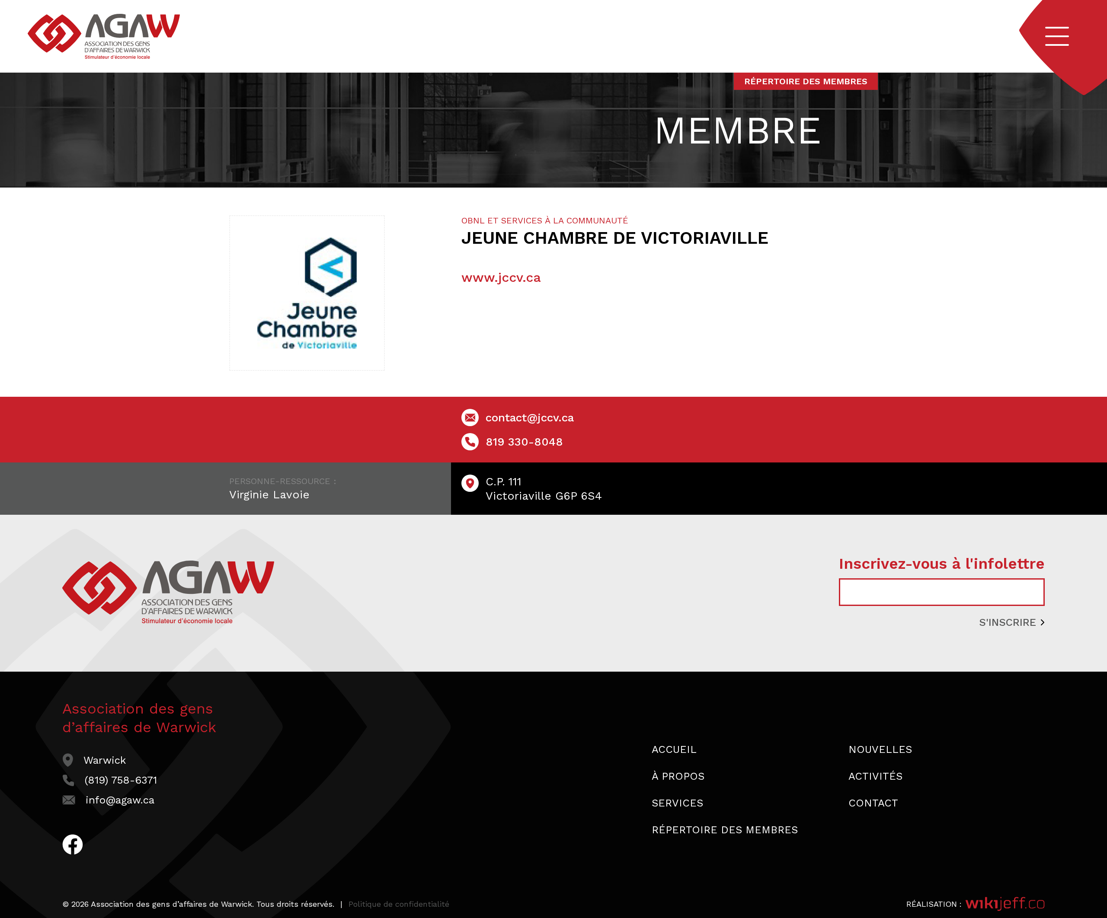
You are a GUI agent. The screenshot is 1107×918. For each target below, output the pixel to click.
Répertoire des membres (805, 81)
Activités (875, 776)
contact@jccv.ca (530, 417)
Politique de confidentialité (399, 903)
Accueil (674, 749)
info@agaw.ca (120, 800)
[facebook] (72, 850)
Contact (873, 803)
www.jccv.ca (501, 277)
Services (677, 803)
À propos (678, 776)
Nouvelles (880, 749)
